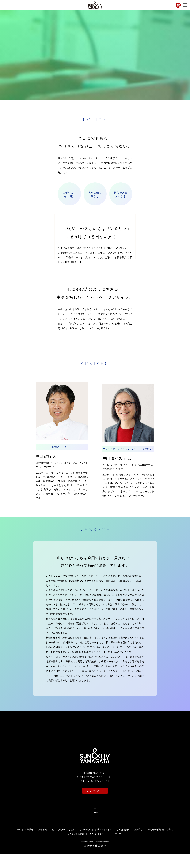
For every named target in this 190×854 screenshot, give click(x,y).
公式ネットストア (95, 791)
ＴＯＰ (95, 812)
